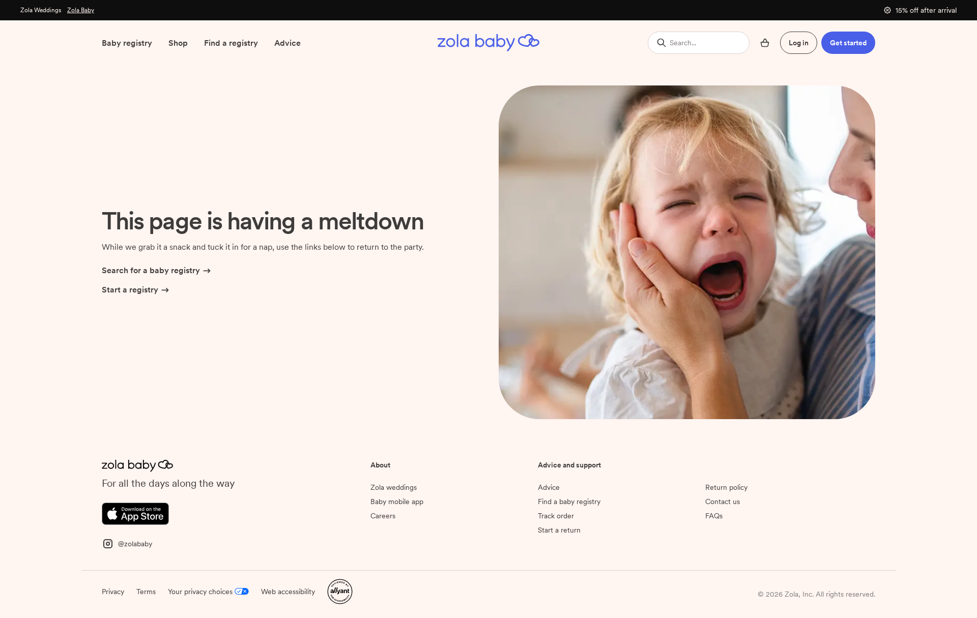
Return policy (726, 487)
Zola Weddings (40, 10)
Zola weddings (393, 487)
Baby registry (127, 43)
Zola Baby (80, 10)
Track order (556, 516)
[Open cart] (765, 43)
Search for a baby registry (151, 270)
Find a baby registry (569, 501)
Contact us (722, 501)
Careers (382, 516)
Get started (848, 43)
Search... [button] (683, 43)
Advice (287, 43)
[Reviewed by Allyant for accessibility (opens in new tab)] (340, 590)
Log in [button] (799, 43)
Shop (178, 43)
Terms (146, 591)
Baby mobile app (396, 501)
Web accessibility (288, 591)
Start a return (559, 530)
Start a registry (130, 290)
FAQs (714, 516)
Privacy (113, 591)
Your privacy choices (200, 591)
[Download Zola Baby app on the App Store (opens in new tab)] (135, 513)
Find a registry (231, 43)
